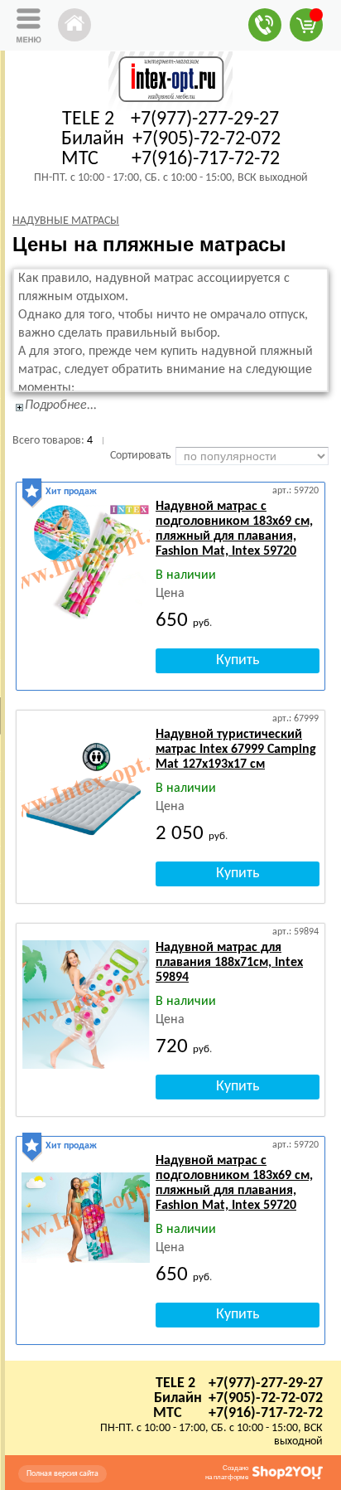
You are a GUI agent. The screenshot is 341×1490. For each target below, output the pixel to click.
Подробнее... (61, 405)
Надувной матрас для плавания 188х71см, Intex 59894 (229, 962)
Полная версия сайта (62, 1473)
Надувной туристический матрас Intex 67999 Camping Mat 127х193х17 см (236, 749)
